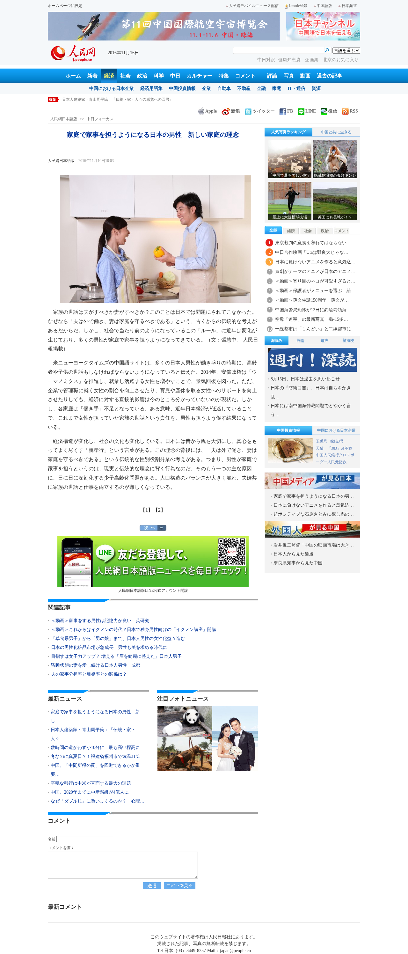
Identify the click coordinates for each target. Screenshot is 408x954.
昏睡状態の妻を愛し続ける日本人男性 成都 (95, 665)
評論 (272, 75)
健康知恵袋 (290, 59)
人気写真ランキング (288, 132)
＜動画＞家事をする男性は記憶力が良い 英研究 (100, 620)
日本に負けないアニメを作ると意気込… (315, 262)
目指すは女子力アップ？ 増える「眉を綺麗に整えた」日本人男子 (116, 656)
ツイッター (263, 111)
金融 (261, 88)
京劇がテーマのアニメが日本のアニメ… (315, 271)
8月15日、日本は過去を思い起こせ (305, 379)
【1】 (146, 510)
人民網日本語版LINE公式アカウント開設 (153, 590)
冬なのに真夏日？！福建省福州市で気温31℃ (95, 756)
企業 (206, 88)
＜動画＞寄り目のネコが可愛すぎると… (315, 281)
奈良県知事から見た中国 (298, 563)
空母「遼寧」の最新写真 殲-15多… (311, 319)
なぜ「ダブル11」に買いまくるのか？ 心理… (97, 801)
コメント (245, 75)
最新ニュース (65, 698)
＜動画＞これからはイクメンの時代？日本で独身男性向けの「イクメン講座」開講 (133, 629)
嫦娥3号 (337, 441)
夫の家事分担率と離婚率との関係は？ (89, 674)
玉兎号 (321, 441)
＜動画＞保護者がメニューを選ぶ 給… (315, 290)
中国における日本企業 (111, 88)
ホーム (73, 75)
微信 (332, 111)
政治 (142, 75)
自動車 (224, 88)
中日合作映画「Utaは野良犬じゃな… (311, 252)
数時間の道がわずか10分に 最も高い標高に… (97, 747)
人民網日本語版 (63, 119)
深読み (276, 340)
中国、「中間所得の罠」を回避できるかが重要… (95, 770)
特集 (224, 75)
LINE (310, 111)
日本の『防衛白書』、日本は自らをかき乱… (311, 392)
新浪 (235, 111)
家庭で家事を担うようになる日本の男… (313, 496)
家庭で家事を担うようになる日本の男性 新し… (95, 716)
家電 (276, 88)
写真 (289, 75)
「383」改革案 (339, 448)
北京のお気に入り (341, 59)
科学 (159, 75)
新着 (92, 75)
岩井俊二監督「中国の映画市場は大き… (313, 545)
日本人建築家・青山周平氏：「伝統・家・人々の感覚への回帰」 (117, 99)
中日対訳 (266, 59)
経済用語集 (151, 88)
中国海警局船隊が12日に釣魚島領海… (313, 309)
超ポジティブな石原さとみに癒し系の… (313, 514)
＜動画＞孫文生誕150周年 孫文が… (312, 300)
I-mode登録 (298, 6)
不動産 (244, 88)
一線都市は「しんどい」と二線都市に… (315, 329)
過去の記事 (329, 75)
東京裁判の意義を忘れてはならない (310, 242)
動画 (305, 75)
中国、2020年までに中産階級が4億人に (90, 792)
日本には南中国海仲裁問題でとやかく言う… (311, 410)
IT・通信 (296, 88)
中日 (175, 75)
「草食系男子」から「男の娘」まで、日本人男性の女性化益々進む (118, 638)
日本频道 (349, 6)
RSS (354, 111)
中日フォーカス (100, 119)
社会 (125, 75)
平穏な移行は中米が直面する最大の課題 (91, 783)
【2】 (159, 510)
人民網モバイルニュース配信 (254, 6)
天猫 (320, 448)
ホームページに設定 (65, 6)
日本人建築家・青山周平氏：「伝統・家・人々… (93, 734)
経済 (109, 75)
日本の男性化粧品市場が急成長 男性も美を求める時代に (109, 647)
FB (290, 111)
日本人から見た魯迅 (293, 554)
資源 (316, 88)
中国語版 (324, 6)
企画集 (312, 59)
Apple (211, 111)
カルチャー (199, 75)
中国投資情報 (182, 88)
